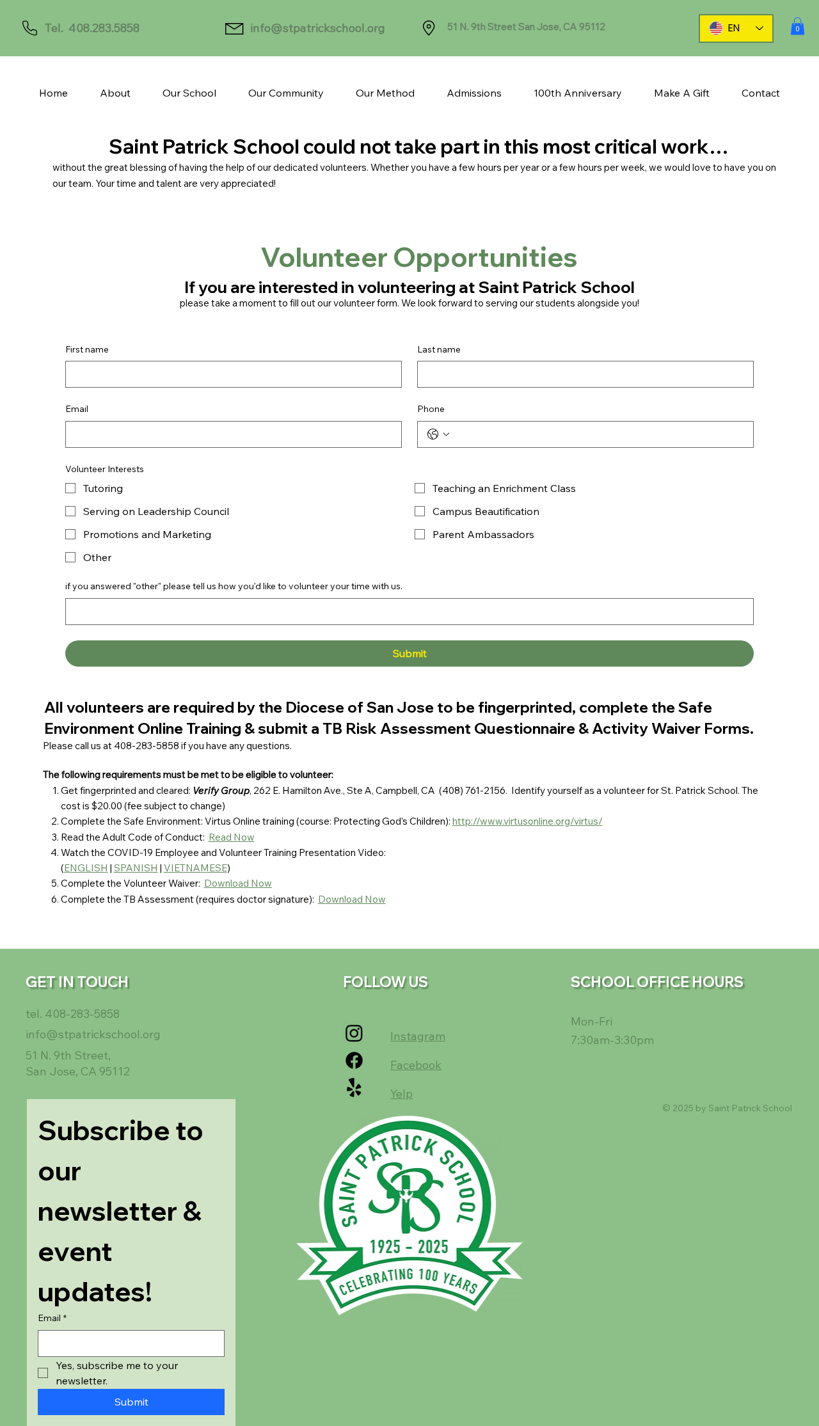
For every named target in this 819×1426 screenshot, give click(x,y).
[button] (797, 26)
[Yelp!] (354, 1088)
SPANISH (136, 868)
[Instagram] (354, 1033)
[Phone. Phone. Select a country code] (438, 434)
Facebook (415, 1065)
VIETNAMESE (195, 868)
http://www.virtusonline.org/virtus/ (527, 821)
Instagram (417, 1036)
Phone (431, 409)
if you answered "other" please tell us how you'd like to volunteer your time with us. (233, 586)
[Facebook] (354, 1060)
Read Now (232, 837)
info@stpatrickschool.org (317, 27)
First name (87, 349)
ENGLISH (86, 868)
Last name (439, 349)
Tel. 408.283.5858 (92, 27)
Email (76, 409)
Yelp (401, 1093)
